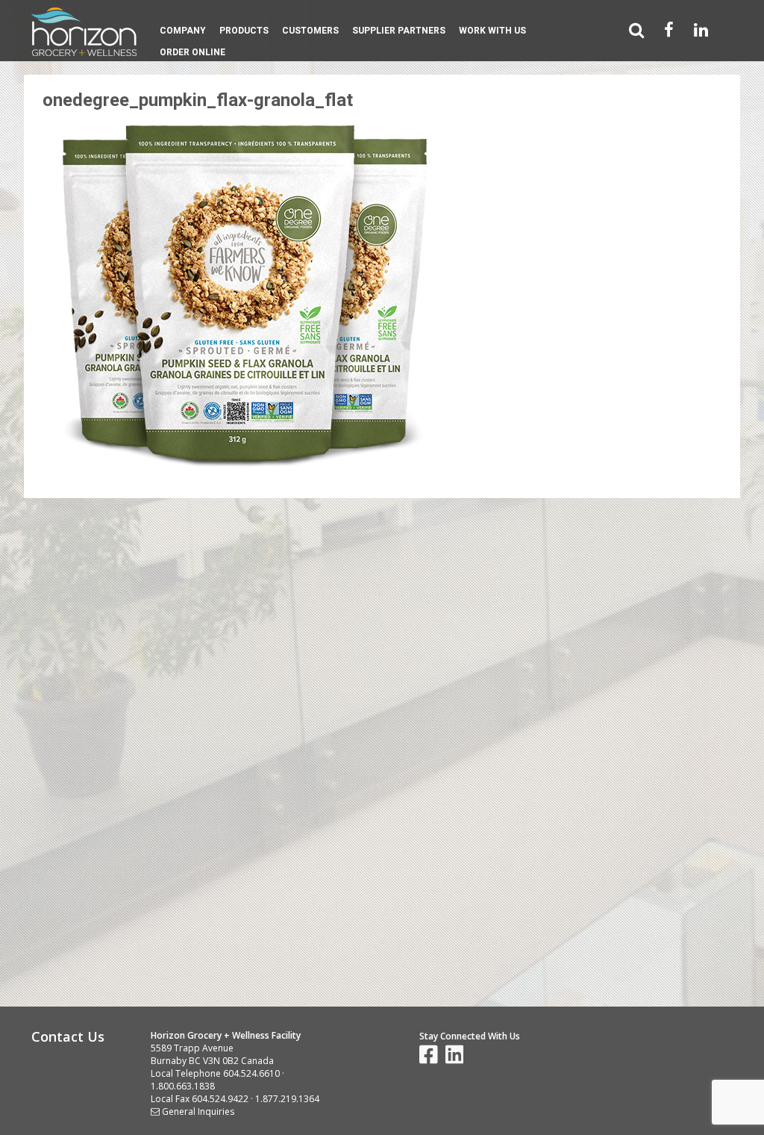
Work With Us (492, 30)
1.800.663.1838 (183, 1086)
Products (244, 30)
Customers (310, 30)
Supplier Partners (398, 30)
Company (183, 30)
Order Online (192, 52)
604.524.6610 (251, 1073)
